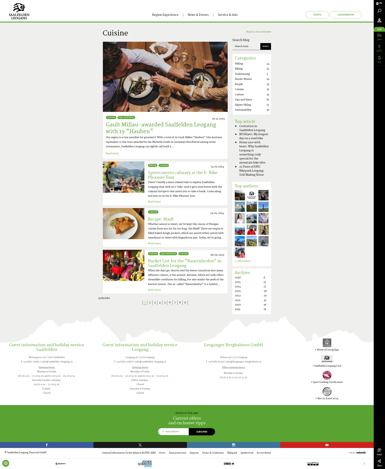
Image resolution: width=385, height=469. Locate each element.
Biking (152, 165)
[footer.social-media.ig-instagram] (233, 445)
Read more (112, 154)
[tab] (379, 3)
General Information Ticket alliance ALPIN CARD (129, 453)
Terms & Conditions (213, 453)
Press (162, 453)
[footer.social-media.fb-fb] (46, 445)
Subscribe (201, 431)
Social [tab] (379, 454)
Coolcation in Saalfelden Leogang (252, 128)
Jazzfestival (247, 453)
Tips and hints (126, 117)
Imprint (194, 453)
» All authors (243, 261)
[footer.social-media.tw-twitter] (140, 445)
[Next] (364, 464)
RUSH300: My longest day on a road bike (253, 136)
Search (266, 46)
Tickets (317, 14)
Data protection (177, 453)
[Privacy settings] (5, 463)
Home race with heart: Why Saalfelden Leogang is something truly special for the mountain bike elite (254, 152)
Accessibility (264, 453)
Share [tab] (379, 465)
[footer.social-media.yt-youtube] (327, 445)
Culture (153, 253)
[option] (187, 463)
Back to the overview (258, 32)
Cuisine (111, 117)
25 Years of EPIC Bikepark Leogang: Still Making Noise (251, 171)
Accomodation (346, 14)
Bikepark (232, 453)
